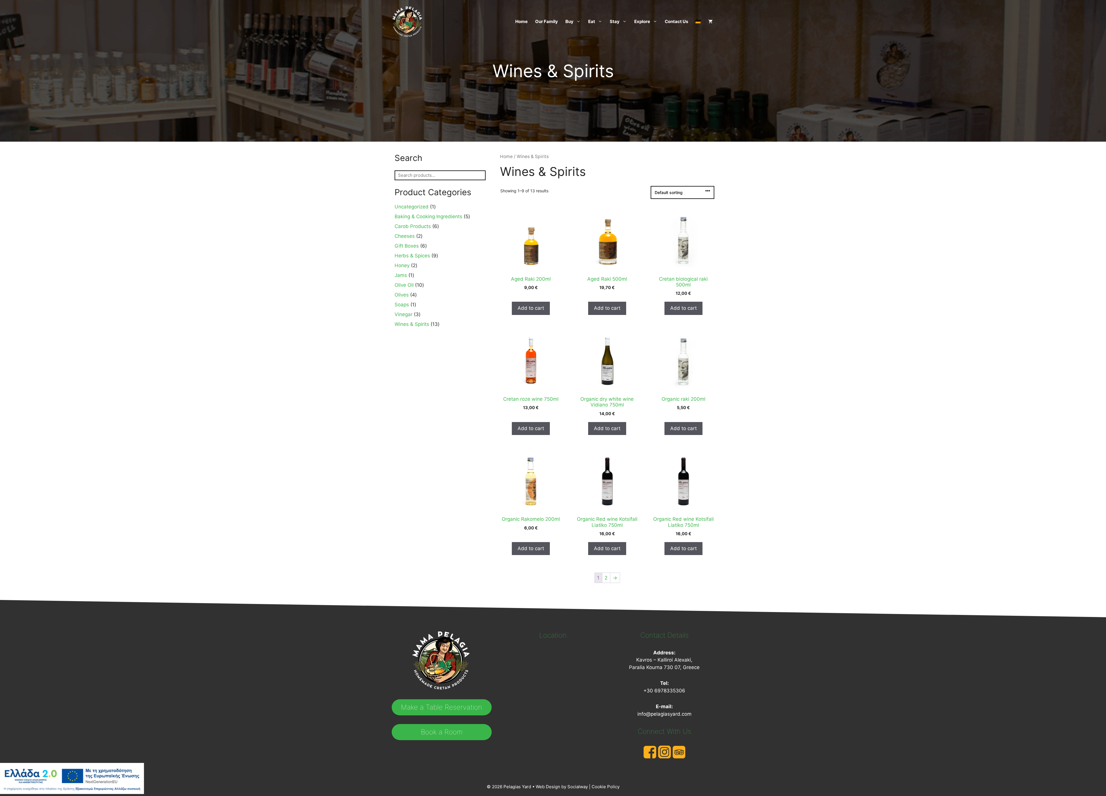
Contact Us (676, 21)
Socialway (577, 786)
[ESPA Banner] (72, 779)
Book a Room (442, 732)
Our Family (546, 21)
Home (521, 21)
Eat (591, 21)
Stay (615, 21)
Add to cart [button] (531, 308)
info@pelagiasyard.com (664, 714)
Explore (642, 21)
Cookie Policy (606, 786)
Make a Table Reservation (441, 707)
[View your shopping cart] (708, 21)
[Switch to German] (696, 21)
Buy (569, 21)
